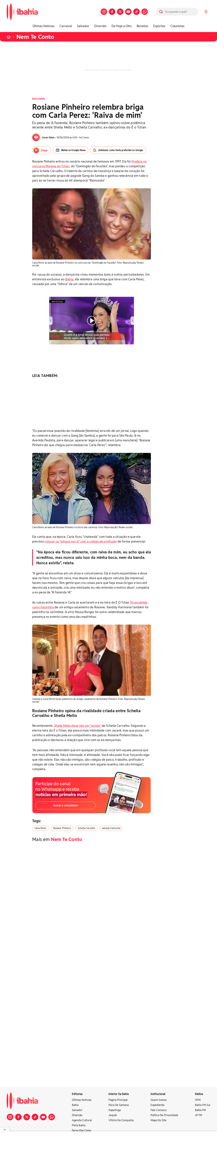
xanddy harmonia (111, 828)
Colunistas (177, 26)
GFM (198, 1100)
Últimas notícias (81, 1100)
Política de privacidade (164, 1115)
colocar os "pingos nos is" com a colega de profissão (81, 541)
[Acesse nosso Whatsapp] (144, 11)
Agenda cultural (82, 1120)
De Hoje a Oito (122, 26)
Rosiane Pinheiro (62, 828)
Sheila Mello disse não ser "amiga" (78, 726)
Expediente (157, 1105)
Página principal (117, 1100)
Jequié (112, 1115)
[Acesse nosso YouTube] (128, 11)
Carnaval (66, 26)
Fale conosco (158, 1110)
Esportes (159, 26)
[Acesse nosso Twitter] (120, 11)
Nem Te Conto (35, 37)
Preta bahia (78, 1125)
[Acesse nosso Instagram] (104, 11)
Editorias (77, 1094)
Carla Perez (40, 828)
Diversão (100, 26)
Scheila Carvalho (86, 828)
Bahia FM (200, 1110)
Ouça (44, 150)
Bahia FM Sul (202, 1105)
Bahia (75, 1105)
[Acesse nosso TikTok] (136, 11)
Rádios (199, 1094)
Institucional (158, 1094)
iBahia (69, 279)
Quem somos (159, 1100)
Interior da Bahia (118, 1094)
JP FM (198, 1115)
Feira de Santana (118, 1105)
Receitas (142, 26)
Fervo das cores (81, 1130)
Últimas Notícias (43, 26)
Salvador (83, 26)
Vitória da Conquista (121, 1120)
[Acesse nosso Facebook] (112, 11)
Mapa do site (158, 1120)
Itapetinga (114, 1110)
